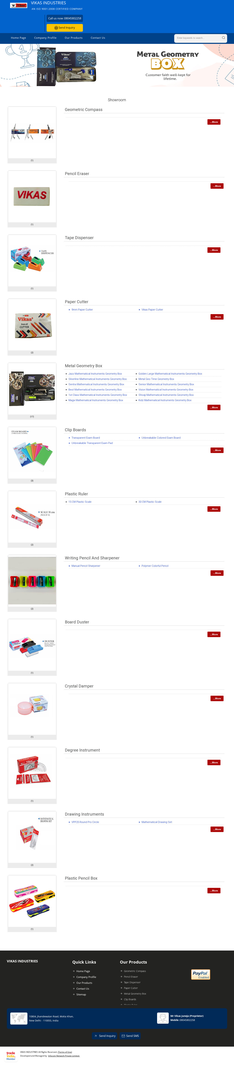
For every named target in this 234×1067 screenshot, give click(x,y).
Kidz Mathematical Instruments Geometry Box (165, 400)
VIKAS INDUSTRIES (57, 5)
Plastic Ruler (76, 494)
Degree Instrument (82, 750)
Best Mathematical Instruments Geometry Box (95, 389)
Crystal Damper (79, 686)
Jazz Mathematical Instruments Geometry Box (95, 373)
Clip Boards (75, 429)
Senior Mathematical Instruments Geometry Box (166, 384)
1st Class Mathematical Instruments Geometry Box (98, 394)
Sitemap (81, 994)
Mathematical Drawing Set (157, 822)
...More (214, 122)
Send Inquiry (66, 27)
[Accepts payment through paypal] (200, 979)
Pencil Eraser (77, 173)
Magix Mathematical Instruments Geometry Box (96, 400)
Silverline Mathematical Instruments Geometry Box (98, 379)
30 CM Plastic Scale (150, 501)
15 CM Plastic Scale (80, 501)
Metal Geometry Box (83, 365)
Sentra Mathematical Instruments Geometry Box (96, 384)
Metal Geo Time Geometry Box (156, 379)
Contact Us (98, 37)
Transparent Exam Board (86, 437)
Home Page (18, 37)
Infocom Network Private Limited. (64, 1055)
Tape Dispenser (79, 237)
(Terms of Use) (65, 1052)
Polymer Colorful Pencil (155, 565)
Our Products (74, 37)
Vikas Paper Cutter (152, 309)
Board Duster (77, 622)
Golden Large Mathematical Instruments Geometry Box (170, 373)
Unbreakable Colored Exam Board (161, 437)
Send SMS (132, 1036)
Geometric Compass (83, 109)
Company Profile (45, 37)
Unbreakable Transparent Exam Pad (92, 443)
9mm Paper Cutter (82, 309)
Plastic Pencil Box (81, 878)
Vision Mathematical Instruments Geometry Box (166, 389)
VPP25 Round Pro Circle (85, 822)
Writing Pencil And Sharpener (92, 558)
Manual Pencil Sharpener (86, 565)
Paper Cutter (76, 301)
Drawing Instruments (84, 814)
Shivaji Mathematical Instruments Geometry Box (166, 394)
